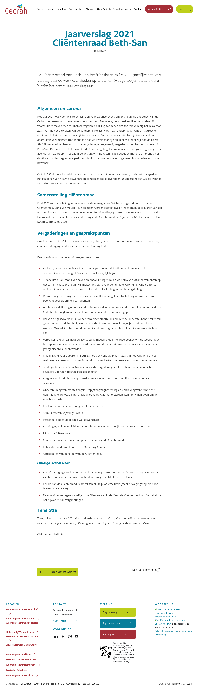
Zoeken (182, 9)
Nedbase (189, 684)
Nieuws (90, 9)
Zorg (50, 9)
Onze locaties (76, 9)
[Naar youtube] (77, 636)
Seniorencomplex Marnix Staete (22, 636)
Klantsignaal (109, 634)
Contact (138, 9)
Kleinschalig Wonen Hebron (20, 632)
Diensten (61, 9)
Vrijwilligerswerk (122, 9)
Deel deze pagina (143, 570)
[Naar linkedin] (56, 636)
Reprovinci (177, 684)
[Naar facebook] (63, 636)
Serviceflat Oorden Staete (18, 659)
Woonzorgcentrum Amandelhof (22, 609)
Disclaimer (26, 684)
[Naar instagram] (70, 636)
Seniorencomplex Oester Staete (21, 644)
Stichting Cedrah (163, 623)
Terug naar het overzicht (63, 571)
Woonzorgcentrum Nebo (18, 654)
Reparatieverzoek (111, 623)
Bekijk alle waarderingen (167, 631)
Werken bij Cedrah (157, 9)
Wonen (41, 9)
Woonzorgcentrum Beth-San (20, 618)
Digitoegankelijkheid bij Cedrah (75, 684)
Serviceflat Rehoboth (16, 670)
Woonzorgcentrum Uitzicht (19, 675)
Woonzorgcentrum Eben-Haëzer (22, 622)
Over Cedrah (104, 9)
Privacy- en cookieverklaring (46, 684)
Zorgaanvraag (110, 612)
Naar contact (59, 620)
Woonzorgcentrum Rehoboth (20, 664)
